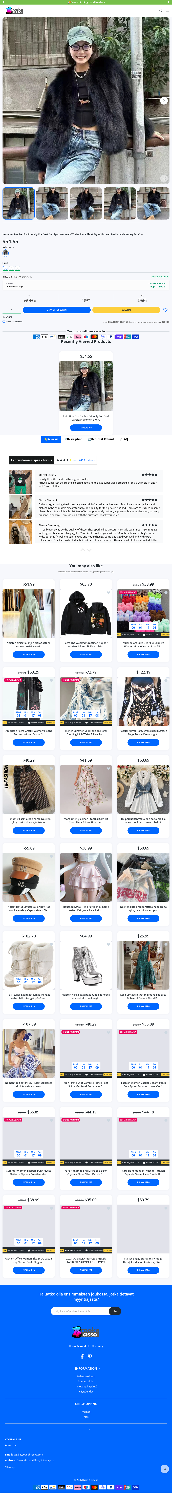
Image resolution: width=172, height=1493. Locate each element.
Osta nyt (126, 309)
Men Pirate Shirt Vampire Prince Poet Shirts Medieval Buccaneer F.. (86, 1084)
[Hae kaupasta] (160, 10)
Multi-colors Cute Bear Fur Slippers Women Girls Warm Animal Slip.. (143, 644)
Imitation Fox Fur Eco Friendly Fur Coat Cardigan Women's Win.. (86, 417)
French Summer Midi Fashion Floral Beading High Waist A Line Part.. (86, 732)
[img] (64, 460)
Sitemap (9, 1467)
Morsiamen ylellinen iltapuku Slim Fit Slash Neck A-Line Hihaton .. (86, 820)
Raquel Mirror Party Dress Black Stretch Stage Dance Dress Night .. (143, 732)
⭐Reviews (51, 439)
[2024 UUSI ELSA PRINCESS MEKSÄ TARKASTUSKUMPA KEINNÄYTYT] (86, 1229)
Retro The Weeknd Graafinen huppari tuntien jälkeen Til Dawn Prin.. (86, 644)
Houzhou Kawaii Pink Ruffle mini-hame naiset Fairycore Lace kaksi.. (86, 908)
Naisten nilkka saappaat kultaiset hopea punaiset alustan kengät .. (86, 996)
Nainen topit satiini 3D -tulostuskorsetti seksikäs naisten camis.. (28, 1084)
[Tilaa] (115, 1311)
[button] (3, 2)
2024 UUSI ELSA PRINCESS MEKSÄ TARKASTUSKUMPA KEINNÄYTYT (86, 1260)
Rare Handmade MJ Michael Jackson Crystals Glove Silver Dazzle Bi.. (85, 1172)
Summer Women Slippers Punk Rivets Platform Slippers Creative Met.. (28, 1172)
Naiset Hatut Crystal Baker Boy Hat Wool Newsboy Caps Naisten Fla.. (29, 908)
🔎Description (73, 439)
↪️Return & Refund (101, 439)
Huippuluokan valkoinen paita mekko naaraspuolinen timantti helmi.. (143, 820)
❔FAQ (123, 439)
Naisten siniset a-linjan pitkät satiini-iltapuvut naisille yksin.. (29, 644)
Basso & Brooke (90, 1479)
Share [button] (9, 316)
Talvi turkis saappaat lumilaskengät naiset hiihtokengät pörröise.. (29, 996)
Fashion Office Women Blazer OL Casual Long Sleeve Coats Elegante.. (29, 1260)
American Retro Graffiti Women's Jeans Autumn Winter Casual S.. (29, 732)
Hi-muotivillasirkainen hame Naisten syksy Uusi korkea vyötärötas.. (29, 820)
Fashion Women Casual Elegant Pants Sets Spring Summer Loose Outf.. (143, 1084)
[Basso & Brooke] (15, 10)
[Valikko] (167, 10)
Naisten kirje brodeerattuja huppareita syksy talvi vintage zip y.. (143, 908)
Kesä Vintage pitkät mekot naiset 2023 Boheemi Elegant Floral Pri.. (143, 996)
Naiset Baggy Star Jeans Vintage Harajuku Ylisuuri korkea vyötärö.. (143, 1260)
